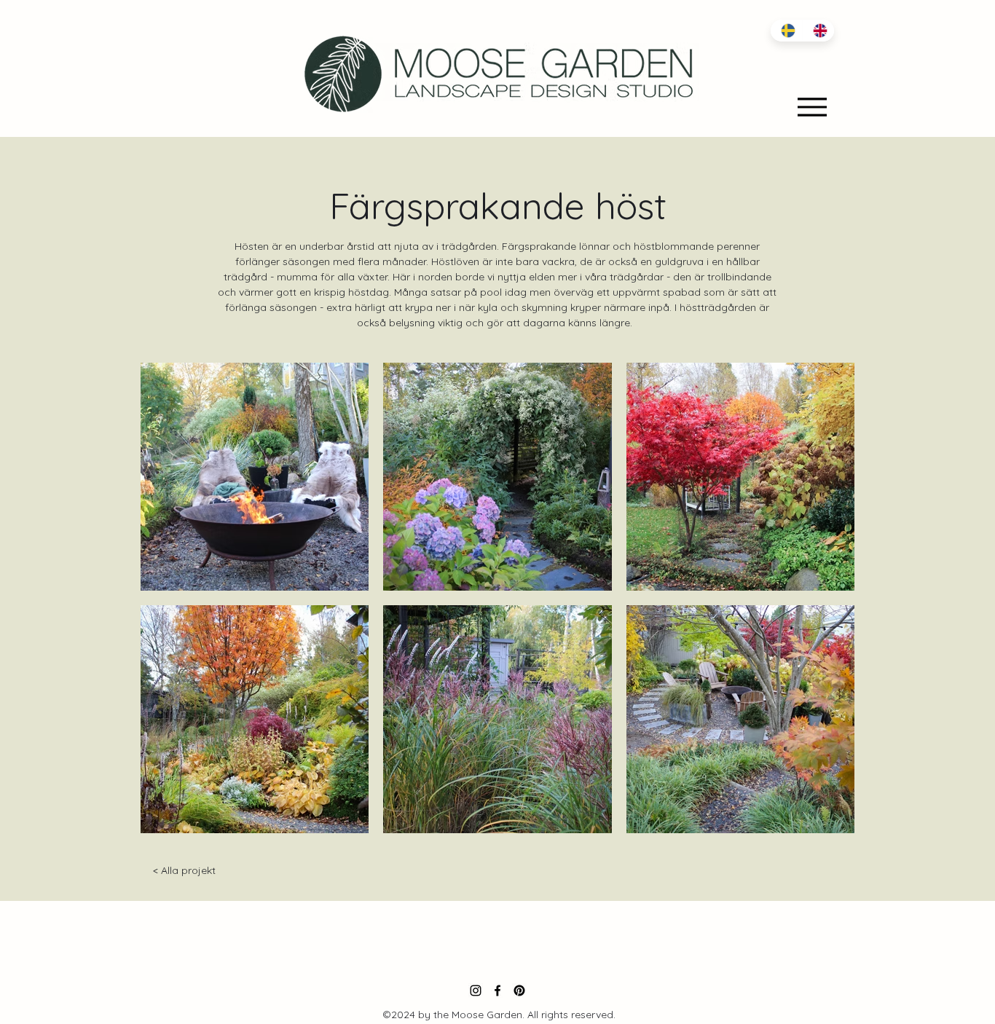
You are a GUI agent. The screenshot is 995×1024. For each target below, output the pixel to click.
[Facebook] (497, 990)
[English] (818, 31)
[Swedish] (786, 31)
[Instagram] (475, 990)
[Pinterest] (519, 990)
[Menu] (812, 106)
